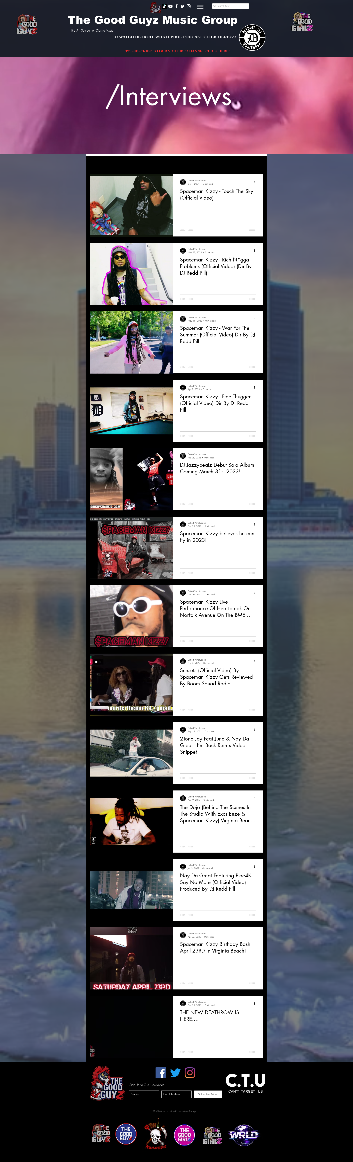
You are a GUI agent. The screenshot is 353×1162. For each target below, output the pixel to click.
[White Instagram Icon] (188, 6)
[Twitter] (175, 1072)
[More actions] (255, 182)
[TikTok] (164, 6)
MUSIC (151, 163)
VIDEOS (135, 163)
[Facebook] (161, 1072)
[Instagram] (190, 1072)
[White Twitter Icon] (182, 6)
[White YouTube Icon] (170, 6)
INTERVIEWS (115, 163)
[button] (200, 7)
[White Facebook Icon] (176, 6)
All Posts (95, 163)
